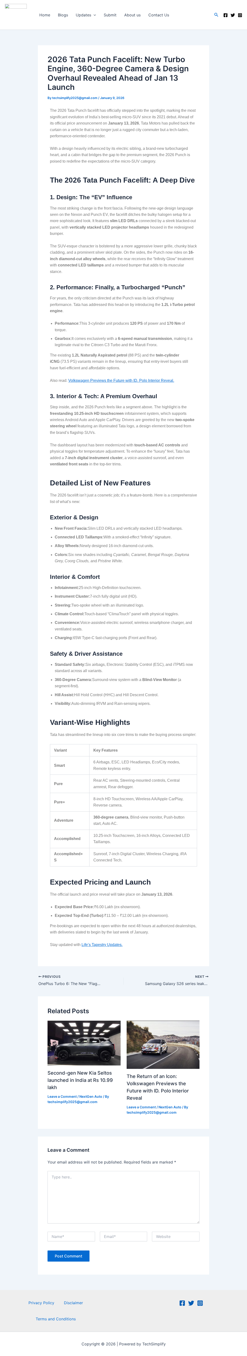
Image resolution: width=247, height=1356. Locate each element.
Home (44, 15)
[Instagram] (240, 15)
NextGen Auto (90, 1096)
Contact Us (158, 15)
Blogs (63, 15)
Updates (83, 15)
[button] (93, 15)
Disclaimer (73, 1302)
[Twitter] (233, 15)
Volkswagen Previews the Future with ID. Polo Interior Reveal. (121, 380)
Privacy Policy (41, 1302)
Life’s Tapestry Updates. (102, 945)
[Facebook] (225, 15)
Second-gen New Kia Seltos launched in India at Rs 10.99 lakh (80, 1080)
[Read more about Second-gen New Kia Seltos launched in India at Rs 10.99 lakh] (84, 1042)
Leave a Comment (62, 1096)
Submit (110, 15)
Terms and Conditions (56, 1318)
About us (132, 15)
